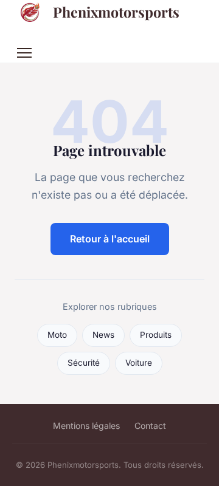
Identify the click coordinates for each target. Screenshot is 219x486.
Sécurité (84, 363)
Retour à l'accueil (110, 239)
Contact (150, 425)
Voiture (138, 363)
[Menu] (24, 53)
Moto (57, 335)
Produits (156, 335)
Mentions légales (86, 425)
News (103, 335)
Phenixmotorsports (116, 11)
